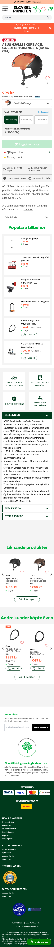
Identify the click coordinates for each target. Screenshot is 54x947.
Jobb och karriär (8, 856)
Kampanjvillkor (7, 839)
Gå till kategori (27, 599)
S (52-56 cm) (11, 120)
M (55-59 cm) (26, 120)
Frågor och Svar (8, 822)
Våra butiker (6, 859)
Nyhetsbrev (6, 853)
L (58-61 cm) (41, 120)
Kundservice (6, 825)
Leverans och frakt (9, 829)
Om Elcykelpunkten (9, 849)
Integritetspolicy (8, 832)
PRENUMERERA (41, 728)
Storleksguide (44, 112)
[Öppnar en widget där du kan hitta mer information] (39, 942)
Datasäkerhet (33, 923)
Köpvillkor (6, 835)
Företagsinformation (27, 927)
